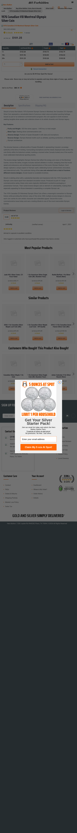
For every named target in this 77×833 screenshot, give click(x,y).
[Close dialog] (59, 382)
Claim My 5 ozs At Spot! (38, 447)
